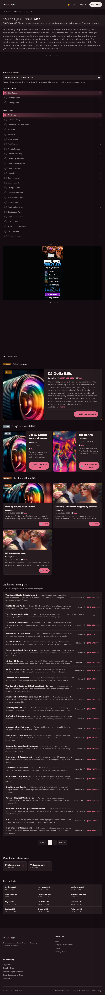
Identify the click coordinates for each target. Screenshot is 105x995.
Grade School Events (16, 207)
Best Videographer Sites (13, 975)
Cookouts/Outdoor (15, 192)
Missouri (17, 12)
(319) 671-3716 (14, 560)
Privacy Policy (60, 952)
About (57, 941)
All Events (12, 115)
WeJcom (9, 4)
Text (79, 378)
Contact (58, 948)
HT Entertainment (15, 553)
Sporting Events (14, 236)
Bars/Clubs (12, 173)
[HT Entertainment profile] (27, 540)
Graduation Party (15, 212)
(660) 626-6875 (64, 513)
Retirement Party (15, 154)
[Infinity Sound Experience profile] (27, 493)
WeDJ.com (7, 12)
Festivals (11, 129)
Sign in (83, 4)
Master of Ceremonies (17, 226)
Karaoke (11, 134)
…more (62, 407)
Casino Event (13, 183)
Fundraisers (13, 202)
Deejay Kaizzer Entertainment (38, 436)
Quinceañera (13, 231)
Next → (62, 842)
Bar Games (7, 979)
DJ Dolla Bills (60, 373)
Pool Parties (13, 144)
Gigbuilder (7, 964)
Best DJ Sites (8, 968)
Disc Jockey (13, 93)
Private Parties (14, 149)
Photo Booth (13, 139)
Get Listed (95, 4)
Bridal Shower (14, 178)
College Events (14, 188)
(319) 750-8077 (37, 445)
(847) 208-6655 (14, 513)
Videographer (13, 103)
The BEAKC (86, 434)
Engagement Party (16, 197)
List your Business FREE (65, 945)
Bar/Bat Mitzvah (14, 168)
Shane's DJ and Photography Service (76, 506)
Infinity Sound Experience (20, 506)
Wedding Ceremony (16, 159)
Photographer (14, 98)
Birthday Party (14, 120)
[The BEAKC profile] (64, 451)
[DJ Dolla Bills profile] (23, 394)
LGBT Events (13, 222)
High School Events (16, 217)
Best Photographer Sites (13, 972)
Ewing (26, 12)
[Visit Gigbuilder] (52, 273)
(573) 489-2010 (87, 442)
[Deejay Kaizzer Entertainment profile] (14, 451)
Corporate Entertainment (18, 125)
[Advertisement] (52, 62)
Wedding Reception (16, 163)
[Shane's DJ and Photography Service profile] (77, 493)
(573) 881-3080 (67, 378)
